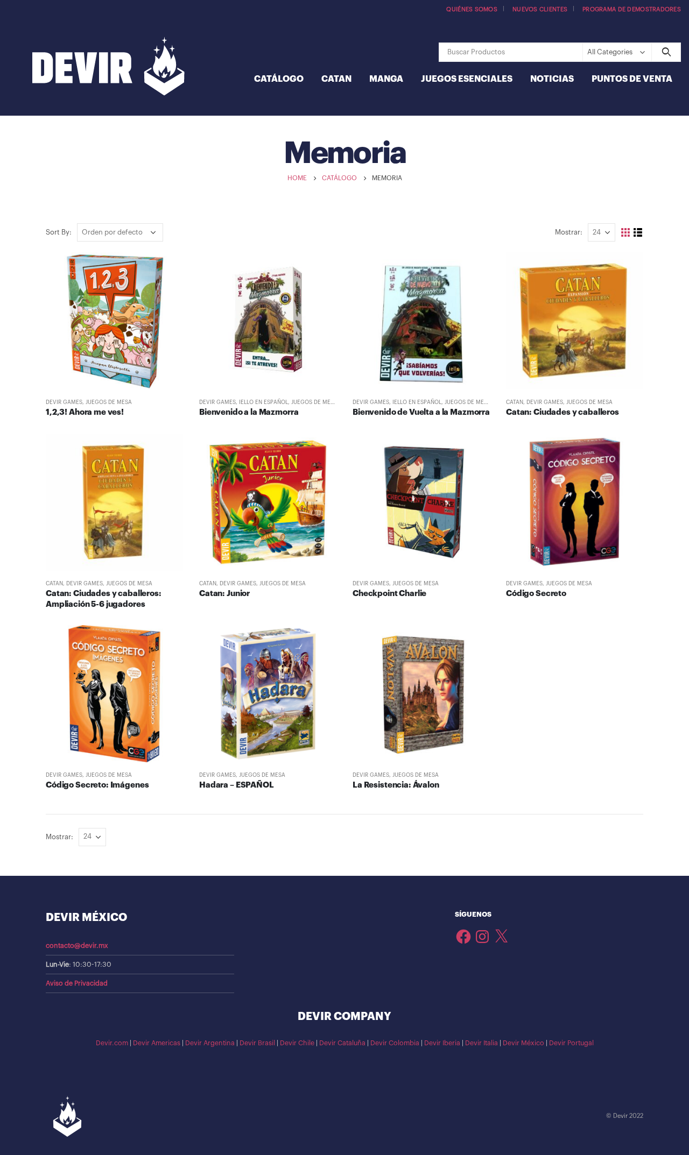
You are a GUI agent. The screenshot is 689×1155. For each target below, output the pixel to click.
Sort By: (59, 232)
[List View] (638, 233)
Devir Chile (297, 1043)
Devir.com (112, 1043)
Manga (386, 79)
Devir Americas (156, 1043)
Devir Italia (481, 1043)
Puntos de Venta (632, 79)
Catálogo (279, 79)
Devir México (523, 1043)
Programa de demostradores (631, 9)
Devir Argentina (210, 1043)
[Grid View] (626, 233)
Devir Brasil (257, 1043)
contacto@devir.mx (77, 946)
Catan (336, 79)
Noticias (552, 79)
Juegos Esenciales (466, 79)
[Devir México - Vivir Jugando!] (108, 67)
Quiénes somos (471, 9)
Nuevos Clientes (539, 9)
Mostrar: (568, 232)
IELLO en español (263, 402)
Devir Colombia (394, 1043)
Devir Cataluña (342, 1043)
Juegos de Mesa (109, 402)
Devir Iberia (442, 1043)
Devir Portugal (571, 1043)
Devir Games (64, 402)
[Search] (666, 52)
